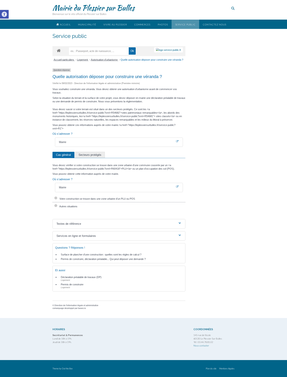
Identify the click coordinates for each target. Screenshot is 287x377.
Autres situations (67, 206)
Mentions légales (227, 369)
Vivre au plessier (115, 24)
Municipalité (87, 24)
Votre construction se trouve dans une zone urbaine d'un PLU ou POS (96, 198)
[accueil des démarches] (58, 50)
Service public (185, 24)
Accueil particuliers (64, 59)
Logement (83, 59)
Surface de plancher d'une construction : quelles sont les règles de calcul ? (101, 254)
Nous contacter (201, 345)
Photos (163, 24)
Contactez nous (214, 24)
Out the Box (67, 368)
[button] (4, 14)
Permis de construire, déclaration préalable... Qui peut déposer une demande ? (103, 259)
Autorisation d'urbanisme (104, 59)
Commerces (142, 24)
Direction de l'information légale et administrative (76, 305)
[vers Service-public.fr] (168, 49)
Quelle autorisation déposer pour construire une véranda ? (152, 59)
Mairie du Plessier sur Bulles (93, 7)
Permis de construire (72, 284)
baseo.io (82, 308)
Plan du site (211, 369)
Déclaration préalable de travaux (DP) (81, 277)
